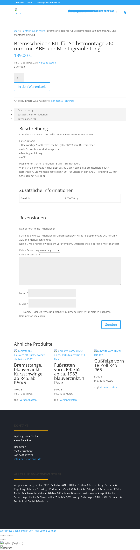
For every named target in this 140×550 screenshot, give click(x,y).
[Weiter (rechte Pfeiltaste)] (4, 539)
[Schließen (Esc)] (11, 535)
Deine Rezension (29, 254)
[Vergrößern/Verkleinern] (1, 535)
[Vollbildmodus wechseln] (4, 535)
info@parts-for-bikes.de (27, 459)
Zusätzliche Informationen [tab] (33, 114)
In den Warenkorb (32, 86)
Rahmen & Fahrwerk (33, 30)
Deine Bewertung (29, 250)
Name (23, 293)
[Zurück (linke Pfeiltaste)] (1, 539)
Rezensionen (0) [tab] (27, 119)
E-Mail (24, 303)
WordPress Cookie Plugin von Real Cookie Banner (28, 530)
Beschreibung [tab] (25, 110)
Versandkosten (47, 62)
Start (16, 30)
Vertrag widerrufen (70, 511)
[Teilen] (8, 535)
